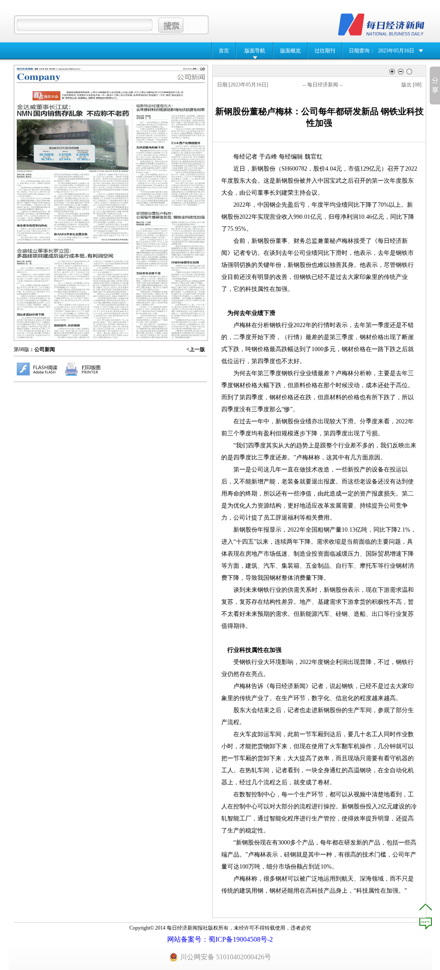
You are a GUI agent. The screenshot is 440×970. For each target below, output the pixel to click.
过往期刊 (325, 51)
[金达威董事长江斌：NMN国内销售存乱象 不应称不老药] (72, 172)
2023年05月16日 (396, 51)
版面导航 (254, 51)
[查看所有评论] (426, 923)
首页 (224, 51)
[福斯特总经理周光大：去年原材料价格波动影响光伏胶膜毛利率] (170, 155)
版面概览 (290, 51)
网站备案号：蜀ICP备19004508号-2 (220, 939)
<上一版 (195, 349)
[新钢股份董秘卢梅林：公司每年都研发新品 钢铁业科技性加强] (171, 274)
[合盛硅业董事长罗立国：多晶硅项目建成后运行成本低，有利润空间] (73, 293)
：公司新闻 (42, 349)
